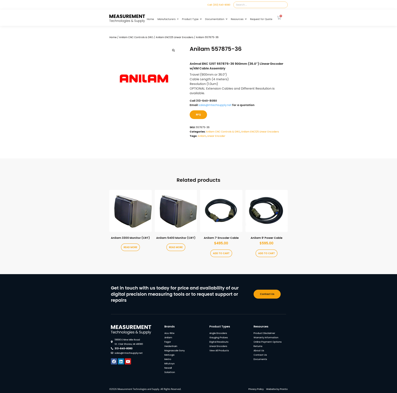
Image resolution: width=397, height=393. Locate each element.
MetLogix (169, 354)
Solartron (169, 372)
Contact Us (260, 354)
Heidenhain (170, 346)
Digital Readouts (218, 341)
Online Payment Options (268, 341)
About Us (259, 350)
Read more (130, 247)
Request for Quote (261, 19)
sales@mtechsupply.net (215, 105)
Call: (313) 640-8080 (218, 4)
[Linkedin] (121, 361)
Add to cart (221, 253)
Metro (167, 359)
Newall (168, 367)
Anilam (202, 136)
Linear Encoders (218, 346)
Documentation (214, 19)
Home (150, 19)
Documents (260, 359)
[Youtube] (128, 361)
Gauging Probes (218, 337)
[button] (173, 50)
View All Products (219, 350)
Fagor (167, 341)
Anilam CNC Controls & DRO (136, 37)
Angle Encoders (218, 333)
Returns (258, 346)
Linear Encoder (216, 136)
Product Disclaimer (264, 333)
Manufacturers (166, 19)
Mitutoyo (169, 363)
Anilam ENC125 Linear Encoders (174, 37)
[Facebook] (114, 361)
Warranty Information (266, 337)
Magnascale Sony (174, 350)
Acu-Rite (169, 333)
